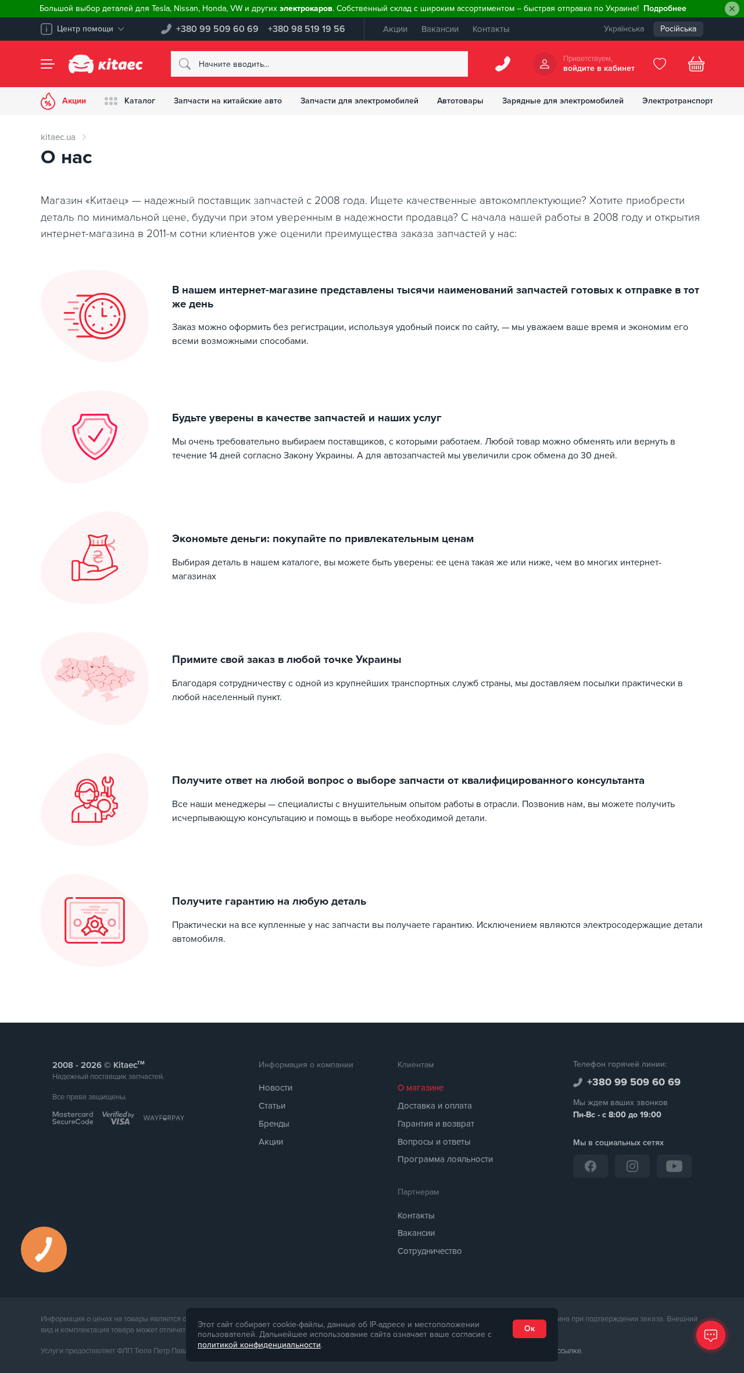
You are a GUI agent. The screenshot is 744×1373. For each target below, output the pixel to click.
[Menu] (47, 64)
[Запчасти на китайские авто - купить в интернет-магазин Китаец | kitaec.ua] (106, 64)
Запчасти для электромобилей (360, 101)
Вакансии (440, 29)
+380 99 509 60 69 (217, 29)
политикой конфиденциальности (259, 1345)
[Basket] (696, 64)
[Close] (732, 9)
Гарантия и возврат (436, 1124)
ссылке (569, 1351)
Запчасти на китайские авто (228, 101)
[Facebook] (590, 1166)
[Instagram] (632, 1166)
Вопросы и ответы (434, 1142)
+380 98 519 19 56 (306, 29)
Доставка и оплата (435, 1105)
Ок (529, 1328)
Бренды (274, 1124)
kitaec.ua (58, 137)
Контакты (491, 29)
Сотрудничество (430, 1251)
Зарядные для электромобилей (563, 101)
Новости (275, 1087)
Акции (395, 29)
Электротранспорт (677, 101)
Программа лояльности (445, 1159)
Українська (624, 29)
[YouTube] (674, 1166)
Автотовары (460, 101)
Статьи (272, 1105)
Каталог (139, 101)
